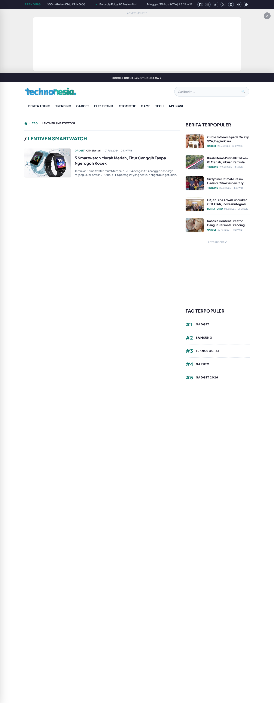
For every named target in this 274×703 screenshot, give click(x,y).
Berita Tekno (39, 106)
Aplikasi (176, 106)
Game (145, 106)
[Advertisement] (137, 44)
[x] (223, 4)
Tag (35, 123)
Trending (63, 106)
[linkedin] (231, 4)
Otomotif (127, 106)
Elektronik (104, 106)
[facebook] (200, 4)
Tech (159, 106)
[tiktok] (215, 4)
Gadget (82, 106)
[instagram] (208, 4)
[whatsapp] (246, 4)
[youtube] (238, 4)
